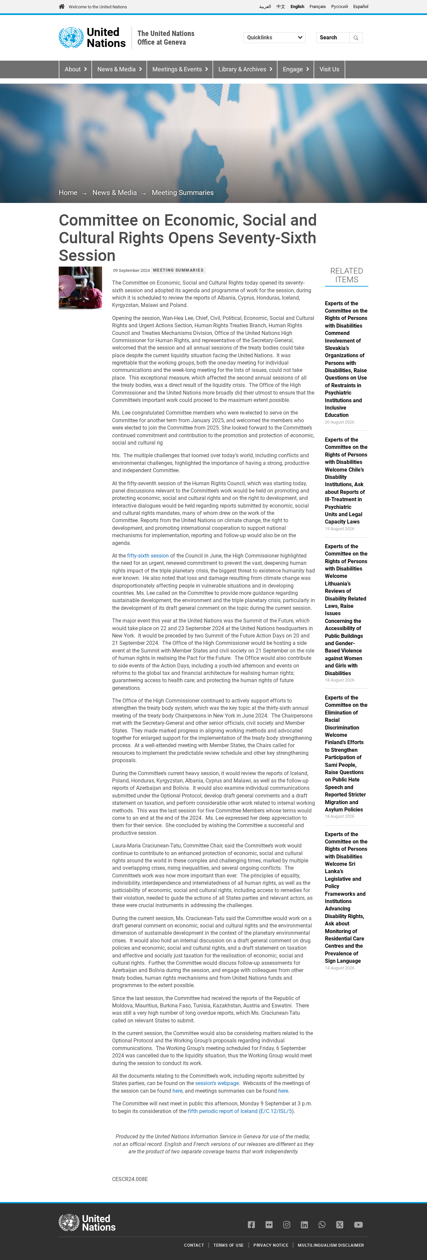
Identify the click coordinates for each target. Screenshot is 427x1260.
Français (318, 6)
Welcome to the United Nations (98, 6)
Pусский (339, 6)
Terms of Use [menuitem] (229, 1245)
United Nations (106, 38)
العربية (265, 6)
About (73, 69)
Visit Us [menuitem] (329, 69)
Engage (293, 69)
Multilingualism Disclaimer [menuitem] (331, 1245)
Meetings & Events (177, 69)
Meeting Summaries (183, 193)
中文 (281, 6)
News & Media (116, 69)
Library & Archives (242, 69)
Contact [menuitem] (194, 1245)
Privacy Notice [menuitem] (271, 1245)
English (297, 6)
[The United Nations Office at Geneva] (71, 37)
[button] (80, 288)
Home (68, 193)
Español (360, 6)
